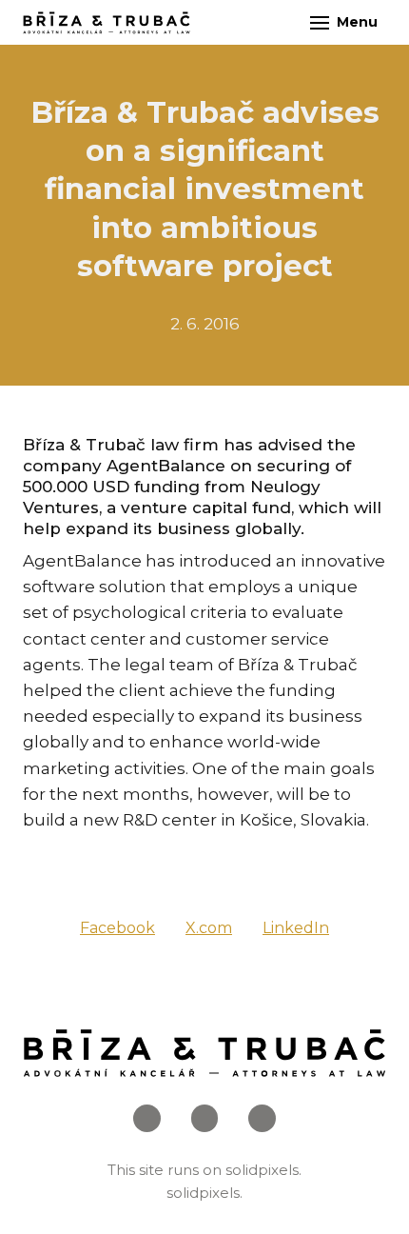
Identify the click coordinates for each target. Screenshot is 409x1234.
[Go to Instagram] (205, 1118)
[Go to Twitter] (262, 1118)
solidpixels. (263, 1170)
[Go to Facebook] (147, 1118)
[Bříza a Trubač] (106, 22)
